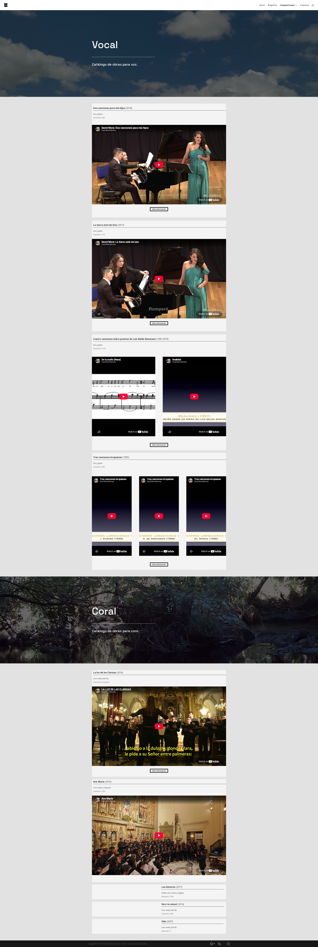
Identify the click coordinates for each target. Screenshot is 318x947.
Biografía (272, 5)
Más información (159, 209)
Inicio (262, 5)
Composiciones (287, 5)
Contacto (304, 5)
